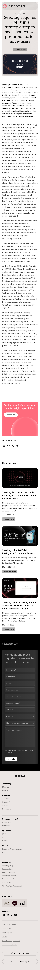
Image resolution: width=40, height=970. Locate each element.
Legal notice (6, 928)
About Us (5, 799)
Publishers (6, 826)
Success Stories (8, 869)
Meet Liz (5, 787)
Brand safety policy (9, 924)
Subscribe (11, 415)
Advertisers (6, 822)
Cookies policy (7, 933)
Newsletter (6, 809)
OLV (4, 837)
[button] (34, 6)
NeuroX (5, 790)
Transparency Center (9, 945)
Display (5, 840)
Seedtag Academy (9, 875)
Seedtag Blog (7, 866)
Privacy (4, 937)
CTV (4, 834)
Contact (5, 805)
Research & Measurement (12, 849)
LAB (4, 852)
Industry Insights (8, 872)
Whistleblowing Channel (11, 941)
